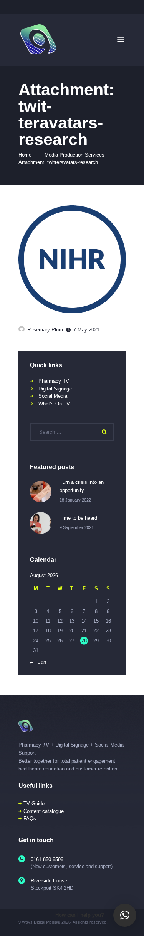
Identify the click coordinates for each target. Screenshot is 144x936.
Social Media (52, 396)
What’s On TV (54, 404)
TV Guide (34, 803)
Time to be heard (78, 518)
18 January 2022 (75, 500)
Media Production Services (74, 155)
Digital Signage (55, 389)
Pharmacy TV (53, 381)
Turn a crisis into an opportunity (82, 486)
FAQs (29, 818)
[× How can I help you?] (124, 915)
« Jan (40, 662)
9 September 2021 (77, 527)
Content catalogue (43, 811)
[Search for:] (72, 432)
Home (24, 155)
